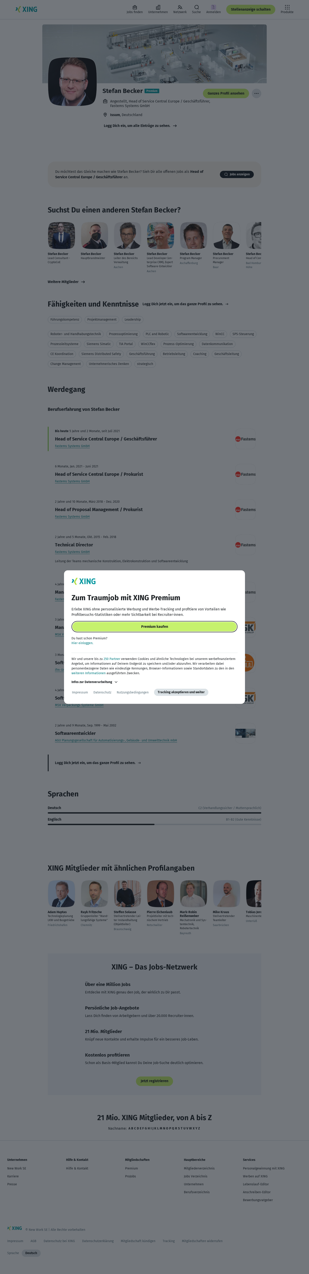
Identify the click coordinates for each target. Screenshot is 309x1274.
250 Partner (112, 659)
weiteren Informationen (88, 673)
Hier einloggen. (82, 643)
